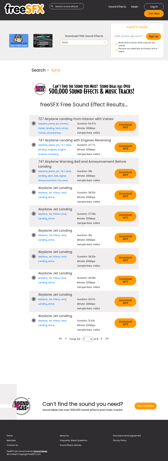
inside (41, 128)
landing (50, 128)
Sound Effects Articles (70, 445)
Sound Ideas (40, 451)
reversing (53, 154)
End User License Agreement (127, 435)
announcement (47, 180)
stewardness (54, 132)
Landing (42, 197)
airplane (42, 123)
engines (52, 149)
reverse (42, 154)
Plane (56, 192)
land (57, 128)
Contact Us (12, 445)
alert (50, 175)
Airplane (42, 192)
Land (63, 192)
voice (65, 180)
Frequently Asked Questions (73, 440)
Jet (50, 192)
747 (62, 145)
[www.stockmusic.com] (42, 40)
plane (52, 123)
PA (59, 180)
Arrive (51, 197)
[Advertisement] (15, 114)
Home (10, 435)
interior (64, 123)
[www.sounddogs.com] (18, 40)
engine (62, 149)
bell (56, 175)
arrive (65, 128)
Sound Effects (117, 7)
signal (62, 175)
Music (134, 7)
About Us (64, 435)
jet (57, 123)
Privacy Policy (119, 440)
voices (42, 132)
